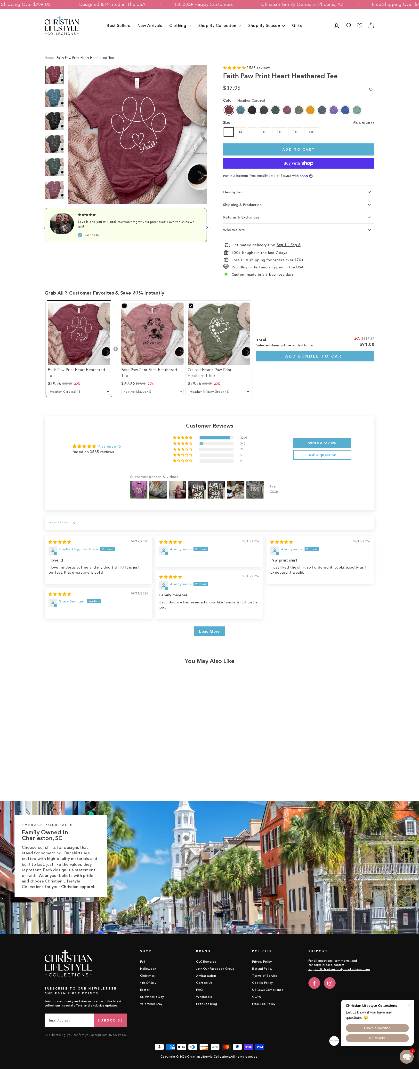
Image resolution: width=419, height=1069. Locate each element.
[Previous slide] (44, 228)
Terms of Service (264, 975)
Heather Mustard (310, 110)
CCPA (256, 997)
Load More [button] (209, 631)
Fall (142, 961)
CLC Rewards (206, 961)
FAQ (199, 989)
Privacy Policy (117, 1035)
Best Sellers (118, 25)
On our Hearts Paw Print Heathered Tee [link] (209, 372)
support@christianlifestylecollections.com (339, 969)
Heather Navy (322, 110)
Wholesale (204, 997)
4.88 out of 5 (109, 446)
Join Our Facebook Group (215, 968)
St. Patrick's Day (152, 997)
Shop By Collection (217, 25)
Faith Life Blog (206, 1004)
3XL (295, 132)
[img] (59, 542)
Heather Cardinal (229, 110)
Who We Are (234, 229)
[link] (79, 334)
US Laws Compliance (267, 989)
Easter (144, 989)
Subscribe (110, 1020)
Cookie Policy (262, 982)
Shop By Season (264, 25)
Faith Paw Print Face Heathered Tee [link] (149, 372)
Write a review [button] (322, 442)
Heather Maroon (287, 110)
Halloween (148, 968)
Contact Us (204, 982)
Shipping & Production (242, 204)
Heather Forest (275, 110)
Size (298, 122)
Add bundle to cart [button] (315, 356)
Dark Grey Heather (264, 110)
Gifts (297, 25)
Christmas (147, 975)
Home (49, 57)
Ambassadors (206, 975)
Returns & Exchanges (241, 217)
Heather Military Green (299, 110)
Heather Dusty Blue (357, 110)
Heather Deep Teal (240, 110)
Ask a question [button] (322, 455)
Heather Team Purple (333, 110)
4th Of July (148, 982)
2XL (279, 132)
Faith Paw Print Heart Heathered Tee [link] (76, 372)
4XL (311, 132)
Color (244, 100)
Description (233, 192)
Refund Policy (262, 968)
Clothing (178, 25)
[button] (235, 67)
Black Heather (252, 110)
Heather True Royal (345, 110)
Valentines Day (151, 1004)
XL (265, 132)
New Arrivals (149, 25)
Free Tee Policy (263, 1004)
